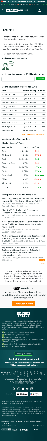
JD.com (5, 232)
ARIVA (17, 403)
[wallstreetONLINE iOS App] (22, 396)
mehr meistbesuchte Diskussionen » (34, 134)
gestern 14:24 (30, 94)
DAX (4, 159)
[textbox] (18, 79)
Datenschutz (35, 379)
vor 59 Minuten (30, 130)
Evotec (5, 171)
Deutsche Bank (9, 206)
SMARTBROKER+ (34, 344)
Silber (4, 179)
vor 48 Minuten (30, 106)
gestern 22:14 (30, 122)
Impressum (10, 379)
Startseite (11, 46)
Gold (4, 151)
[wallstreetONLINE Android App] (36, 396)
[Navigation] (2, 10)
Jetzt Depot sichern (23, 354)
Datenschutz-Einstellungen (23, 381)
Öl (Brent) (6, 155)
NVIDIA (5, 187)
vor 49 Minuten (30, 114)
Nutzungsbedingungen (23, 383)
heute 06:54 (31, 102)
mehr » (43, 264)
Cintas (42, 215)
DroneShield (7, 175)
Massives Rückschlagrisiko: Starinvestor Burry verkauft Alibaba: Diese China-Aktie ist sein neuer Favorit (22, 224)
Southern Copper (35, 258)
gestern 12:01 (30, 98)
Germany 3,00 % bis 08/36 (14, 163)
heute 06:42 (31, 110)
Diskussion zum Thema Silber (15, 118)
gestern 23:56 (30, 118)
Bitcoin (5, 167)
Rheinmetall (7, 130)
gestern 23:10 (30, 126)
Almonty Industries (10, 183)
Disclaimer (22, 379)
